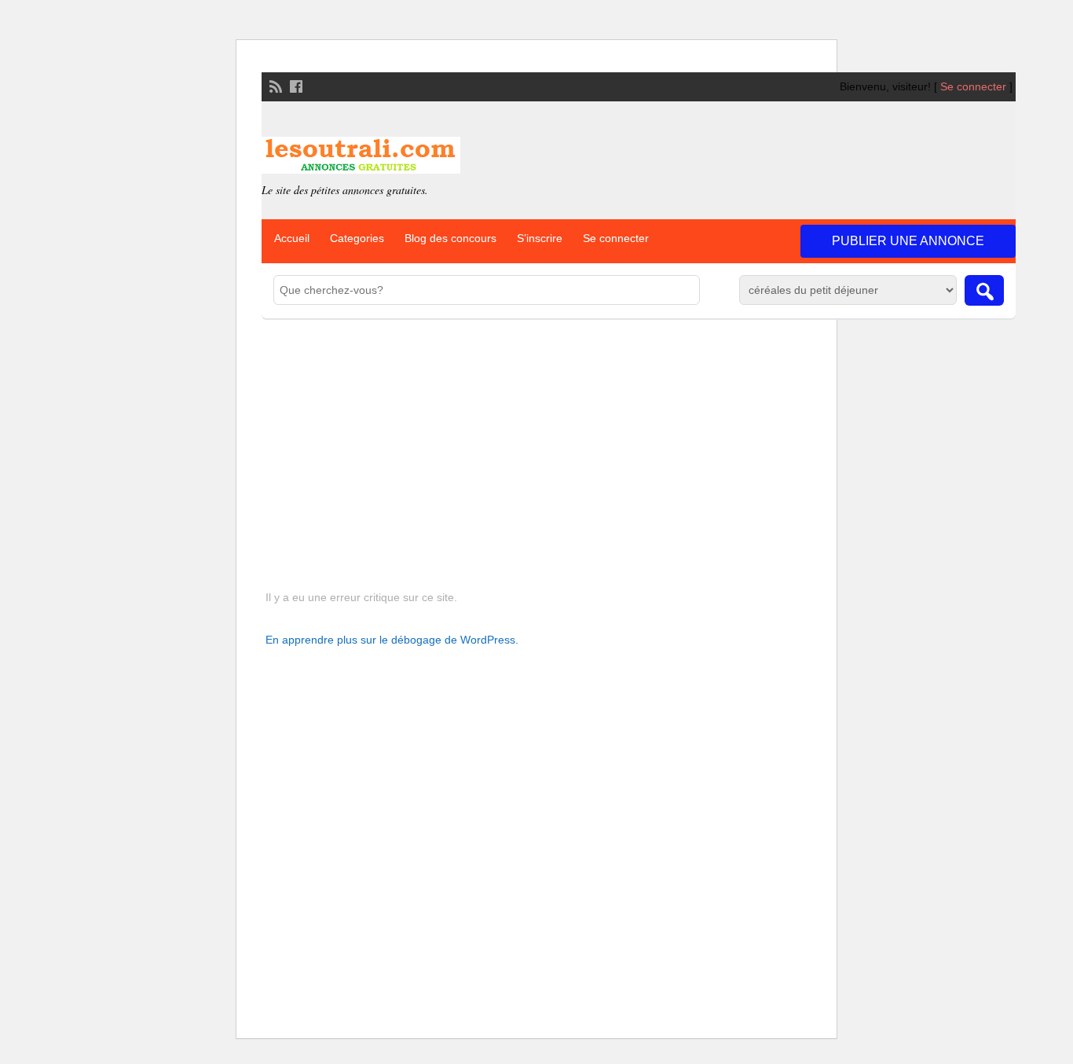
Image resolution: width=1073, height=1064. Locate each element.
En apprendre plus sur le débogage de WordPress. (392, 639)
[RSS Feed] (274, 85)
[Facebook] (294, 85)
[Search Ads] (984, 290)
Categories (357, 238)
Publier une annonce (908, 241)
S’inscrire (539, 238)
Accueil (291, 238)
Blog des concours (450, 238)
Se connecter (973, 86)
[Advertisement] (639, 436)
